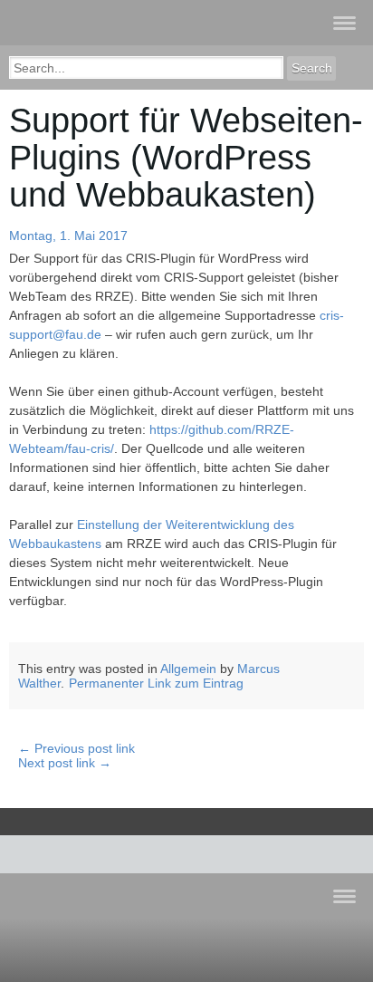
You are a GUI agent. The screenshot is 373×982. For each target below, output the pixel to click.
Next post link (64, 763)
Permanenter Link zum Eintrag (156, 683)
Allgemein (188, 668)
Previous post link (76, 748)
